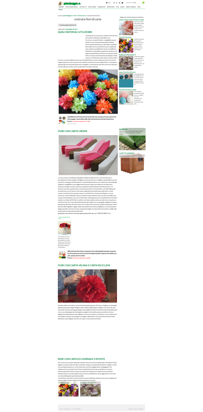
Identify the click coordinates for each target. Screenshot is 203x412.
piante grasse (92, 7)
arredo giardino (131, 7)
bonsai (122, 7)
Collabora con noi (132, 409)
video (139, 7)
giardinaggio (102, 7)
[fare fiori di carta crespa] (126, 98)
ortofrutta (83, 7)
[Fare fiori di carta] (68, 389)
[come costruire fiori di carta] (65, 228)
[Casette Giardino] (132, 163)
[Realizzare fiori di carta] (90, 389)
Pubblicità (140, 409)
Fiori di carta (82, 15)
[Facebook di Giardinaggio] (114, 3)
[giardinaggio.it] (69, 3)
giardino (61, 7)
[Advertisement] (76, 13)
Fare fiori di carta (64, 383)
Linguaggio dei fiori (71, 29)
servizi (61, 9)
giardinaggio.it (68, 15)
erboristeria (111, 7)
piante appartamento (71, 7)
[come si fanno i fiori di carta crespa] (126, 28)
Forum (108, 2)
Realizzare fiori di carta (88, 383)
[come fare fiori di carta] (126, 80)
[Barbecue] (132, 139)
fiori (117, 7)
